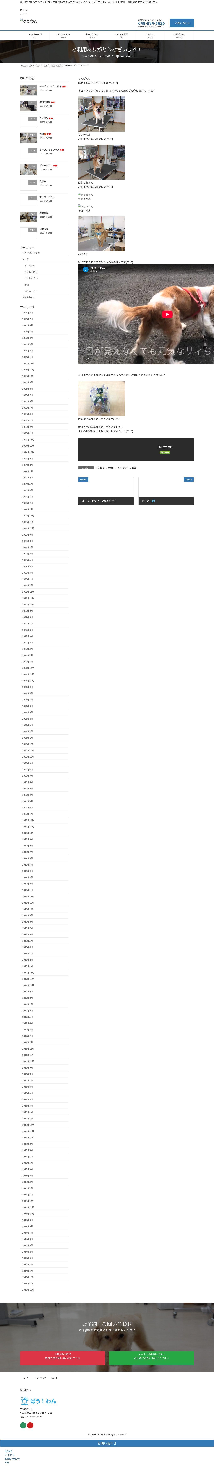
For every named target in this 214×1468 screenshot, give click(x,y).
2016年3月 (27, 1105)
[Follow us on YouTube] (30, 1425)
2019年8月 (27, 845)
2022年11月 (28, 597)
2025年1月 (27, 433)
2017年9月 (27, 991)
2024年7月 (27, 471)
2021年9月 (27, 686)
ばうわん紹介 (31, 271)
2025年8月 (27, 388)
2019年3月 (27, 877)
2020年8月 (27, 769)
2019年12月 (28, 820)
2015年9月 (27, 1143)
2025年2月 (27, 426)
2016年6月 (27, 1086)
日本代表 (43, 228)
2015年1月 (27, 1194)
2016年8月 (27, 1073)
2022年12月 (28, 591)
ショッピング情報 (31, 252)
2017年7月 (27, 1004)
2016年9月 (27, 1067)
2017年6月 (27, 1010)
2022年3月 (27, 648)
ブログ (111, 467)
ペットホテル (122, 467)
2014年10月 (28, 1213)
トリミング (100, 467)
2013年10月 (28, 1289)
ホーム (24, 10)
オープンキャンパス (51, 149)
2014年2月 (27, 1264)
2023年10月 (28, 528)
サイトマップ (40, 1378)
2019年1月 (27, 889)
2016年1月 (27, 1118)
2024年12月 (28, 439)
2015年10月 (28, 1137)
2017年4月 (27, 1023)
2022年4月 (27, 642)
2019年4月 (27, 870)
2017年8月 (27, 997)
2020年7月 (27, 775)
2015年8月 (27, 1150)
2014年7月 (27, 1232)
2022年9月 (27, 610)
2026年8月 (27, 312)
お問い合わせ (182, 23)
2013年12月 (28, 1277)
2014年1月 (27, 1270)
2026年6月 (27, 325)
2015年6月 (27, 1162)
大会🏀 (45, 133)
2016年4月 (27, 1099)
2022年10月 (28, 604)
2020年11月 (28, 750)
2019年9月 (27, 839)
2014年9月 (27, 1219)
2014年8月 (27, 1226)
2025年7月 (27, 394)
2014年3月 (27, 1257)
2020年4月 (27, 794)
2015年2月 (27, 1188)
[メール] (23, 1425)
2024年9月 (27, 458)
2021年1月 (27, 737)
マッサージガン (47, 197)
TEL (7, 1462)
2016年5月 (27, 1093)
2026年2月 (27, 350)
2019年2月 (27, 883)
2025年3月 (27, 420)
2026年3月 (27, 344)
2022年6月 (27, 629)
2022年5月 (27, 636)
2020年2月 (27, 807)
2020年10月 (28, 756)
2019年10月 (28, 832)
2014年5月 (27, 1245)
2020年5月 (27, 788)
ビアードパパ (48, 165)
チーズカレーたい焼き (52, 86)
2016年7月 (27, 1080)
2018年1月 (27, 966)
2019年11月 (28, 826)
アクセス (10, 1455)
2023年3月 (27, 572)
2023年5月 (27, 560)
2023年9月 (27, 534)
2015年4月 (27, 1175)
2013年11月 (28, 1283)
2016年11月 (28, 1054)
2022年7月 (27, 623)
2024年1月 (27, 509)
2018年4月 (27, 947)
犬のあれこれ (28, 297)
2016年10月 (28, 1061)
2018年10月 (28, 909)
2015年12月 (28, 1124)
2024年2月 (27, 502)
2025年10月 (28, 376)
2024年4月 (27, 490)
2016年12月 (28, 1048)
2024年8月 (27, 464)
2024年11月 (28, 445)
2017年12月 (28, 972)
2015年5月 (27, 1169)
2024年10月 (28, 452)
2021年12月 (28, 667)
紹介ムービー (31, 290)
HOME (8, 1451)
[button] (62, 1358)
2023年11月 (28, 521)
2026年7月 (27, 318)
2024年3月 (27, 496)
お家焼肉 (43, 213)
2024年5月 (27, 483)
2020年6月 (27, 782)
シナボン (46, 117)
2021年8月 (27, 693)
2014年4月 (27, 1251)
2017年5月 (27, 1016)
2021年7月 (27, 699)
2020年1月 (27, 813)
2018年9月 (27, 915)
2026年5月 (27, 331)
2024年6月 (27, 477)
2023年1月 (27, 585)
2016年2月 (27, 1112)
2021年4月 (27, 718)
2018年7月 (27, 927)
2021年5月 (27, 712)
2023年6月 (27, 553)
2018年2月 (27, 959)
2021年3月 (27, 724)
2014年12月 (28, 1200)
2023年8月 (27, 540)
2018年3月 (27, 953)
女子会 (42, 181)
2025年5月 (27, 407)
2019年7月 (27, 851)
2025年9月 (27, 382)
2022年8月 (27, 617)
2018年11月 (28, 902)
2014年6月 (27, 1238)
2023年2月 (27, 579)
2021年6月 (27, 706)
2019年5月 (27, 864)
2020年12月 (28, 743)
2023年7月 (27, 547)
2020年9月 (27, 763)
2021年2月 (27, 731)
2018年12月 (28, 896)
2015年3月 (27, 1181)
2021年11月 (28, 674)
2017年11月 (28, 978)
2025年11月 (28, 369)
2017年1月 (27, 1042)
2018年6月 (27, 934)
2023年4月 (27, 566)
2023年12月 (28, 515)
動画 (134, 467)
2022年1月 (27, 661)
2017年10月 (28, 985)
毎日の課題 (47, 102)
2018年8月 (27, 921)
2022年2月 (27, 655)
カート (24, 13)
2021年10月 (28, 680)
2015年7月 (27, 1156)
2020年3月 (27, 801)
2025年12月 (28, 363)
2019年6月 (27, 858)
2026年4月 (27, 337)
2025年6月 (27, 401)
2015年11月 (28, 1131)
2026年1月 (27, 356)
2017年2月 (27, 1035)
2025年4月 (27, 413)
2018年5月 (27, 940)
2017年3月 (27, 1029)
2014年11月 (28, 1207)
